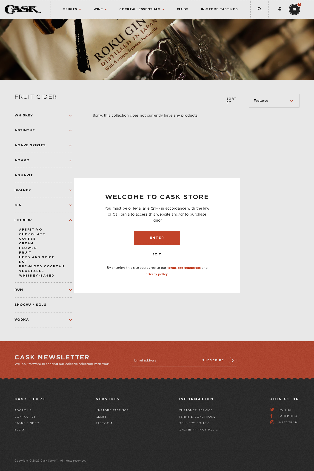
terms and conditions (184, 268)
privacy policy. (157, 274)
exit (157, 254)
